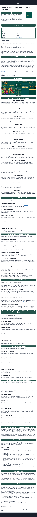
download (26, 205)
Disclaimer (19, 516)
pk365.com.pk (19, 37)
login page (30, 112)
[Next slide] (35, 88)
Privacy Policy (33, 516)
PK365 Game (3, 71)
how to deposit (21, 301)
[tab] (16, 95)
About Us (9, 516)
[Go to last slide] (2, 88)
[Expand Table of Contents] (34, 40)
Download (18, 3)
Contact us (14, 516)
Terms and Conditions (26, 516)
